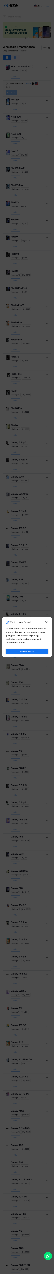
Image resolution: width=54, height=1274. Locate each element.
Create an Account (27, 651)
